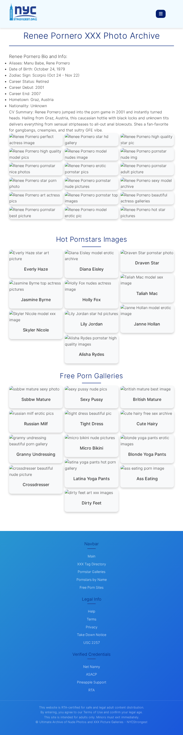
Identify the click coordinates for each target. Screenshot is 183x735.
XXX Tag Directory (91, 564)
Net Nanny (91, 667)
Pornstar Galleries (91, 572)
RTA (91, 690)
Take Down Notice (91, 635)
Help (91, 611)
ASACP (91, 674)
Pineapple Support (91, 682)
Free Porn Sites (91, 587)
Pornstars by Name (91, 580)
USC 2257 (91, 642)
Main (91, 556)
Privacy (91, 627)
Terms (91, 619)
